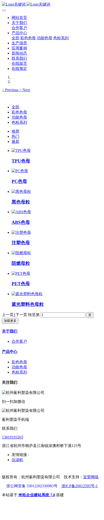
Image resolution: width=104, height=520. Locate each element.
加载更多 (10, 321)
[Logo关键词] (52, 4)
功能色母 (19, 117)
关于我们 (9, 331)
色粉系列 (19, 122)
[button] (10, 90)
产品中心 (9, 351)
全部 (15, 38)
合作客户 (19, 341)
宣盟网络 (91, 477)
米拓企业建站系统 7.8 (36, 495)
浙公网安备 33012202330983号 (32, 486)
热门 (15, 136)
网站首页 (19, 18)
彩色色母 (19, 112)
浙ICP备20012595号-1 (79, 486)
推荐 (15, 131)
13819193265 (12, 437)
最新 (15, 141)
